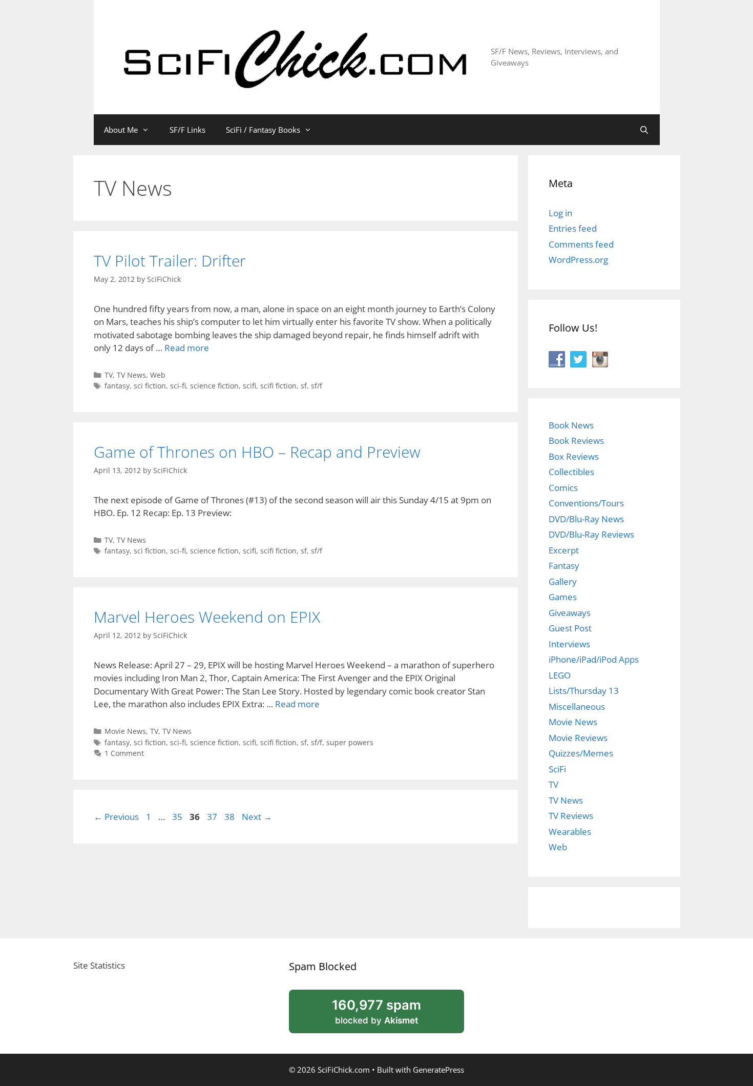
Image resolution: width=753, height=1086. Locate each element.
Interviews (569, 644)
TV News (131, 375)
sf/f (316, 386)
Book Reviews (576, 440)
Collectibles (571, 472)
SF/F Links (187, 130)
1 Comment (124, 753)
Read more (186, 348)
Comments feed (581, 244)
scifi (249, 386)
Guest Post (570, 628)
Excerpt (564, 550)
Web (157, 375)
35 (178, 817)
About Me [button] (121, 130)
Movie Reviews (578, 738)
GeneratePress (438, 1069)
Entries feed (573, 228)
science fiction (214, 386)
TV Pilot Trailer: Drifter (170, 260)
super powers (349, 742)
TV (108, 375)
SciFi (557, 769)
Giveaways (570, 613)
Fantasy (564, 565)
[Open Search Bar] (644, 129)
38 (230, 817)
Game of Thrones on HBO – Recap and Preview (257, 451)
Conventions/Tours (586, 503)
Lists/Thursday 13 (584, 690)
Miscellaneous (577, 706)
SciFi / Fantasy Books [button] (263, 130)
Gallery (563, 581)
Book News (571, 425)
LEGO (560, 675)
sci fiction (150, 386)
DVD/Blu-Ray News (586, 519)
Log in (560, 213)
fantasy (117, 386)
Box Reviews (574, 456)
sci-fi (178, 386)
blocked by (389, 1015)
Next (257, 817)
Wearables (570, 831)
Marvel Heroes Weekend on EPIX (207, 616)
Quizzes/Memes (581, 753)
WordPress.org (578, 259)
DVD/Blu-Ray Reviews (591, 534)
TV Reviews (571, 816)
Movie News (125, 731)
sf (304, 386)
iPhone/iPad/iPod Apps (594, 659)
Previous (116, 817)
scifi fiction (278, 386)
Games (563, 597)
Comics (563, 488)
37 (213, 817)
